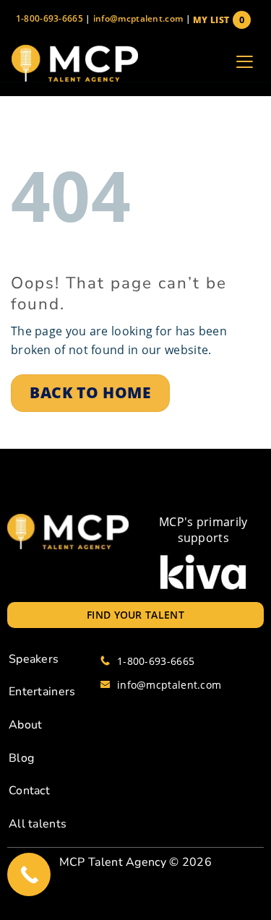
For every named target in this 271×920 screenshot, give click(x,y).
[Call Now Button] (29, 874)
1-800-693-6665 (49, 18)
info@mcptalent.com (138, 18)
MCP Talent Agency (112, 862)
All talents (37, 824)
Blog (21, 758)
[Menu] (244, 63)
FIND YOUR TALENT (135, 615)
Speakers (34, 659)
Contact (29, 791)
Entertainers (42, 692)
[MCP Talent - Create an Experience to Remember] (74, 63)
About (26, 725)
